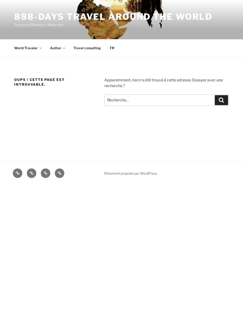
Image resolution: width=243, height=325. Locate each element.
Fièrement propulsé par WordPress (130, 173)
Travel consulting (87, 48)
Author (55, 48)
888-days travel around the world (113, 16)
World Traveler (26, 48)
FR (112, 48)
